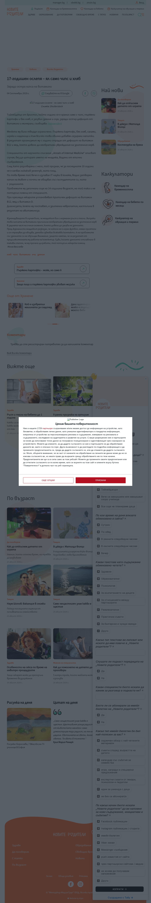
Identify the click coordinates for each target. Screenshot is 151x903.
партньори (47, 428)
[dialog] (75, 451)
